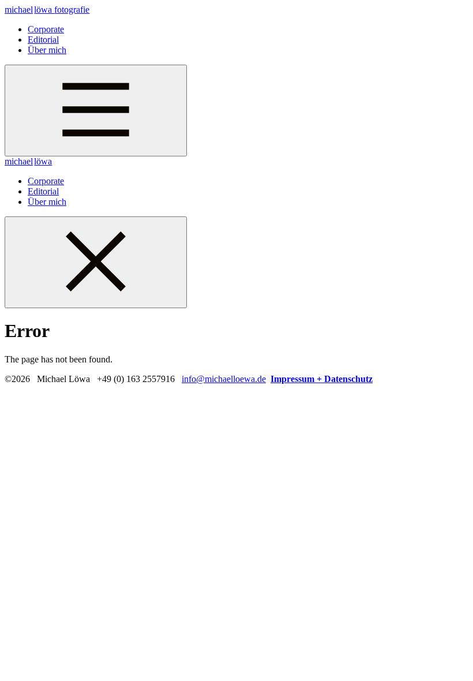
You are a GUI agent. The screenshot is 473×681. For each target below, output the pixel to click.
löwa (47, 9)
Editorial (43, 39)
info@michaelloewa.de (224, 379)
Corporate (46, 29)
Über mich (47, 50)
